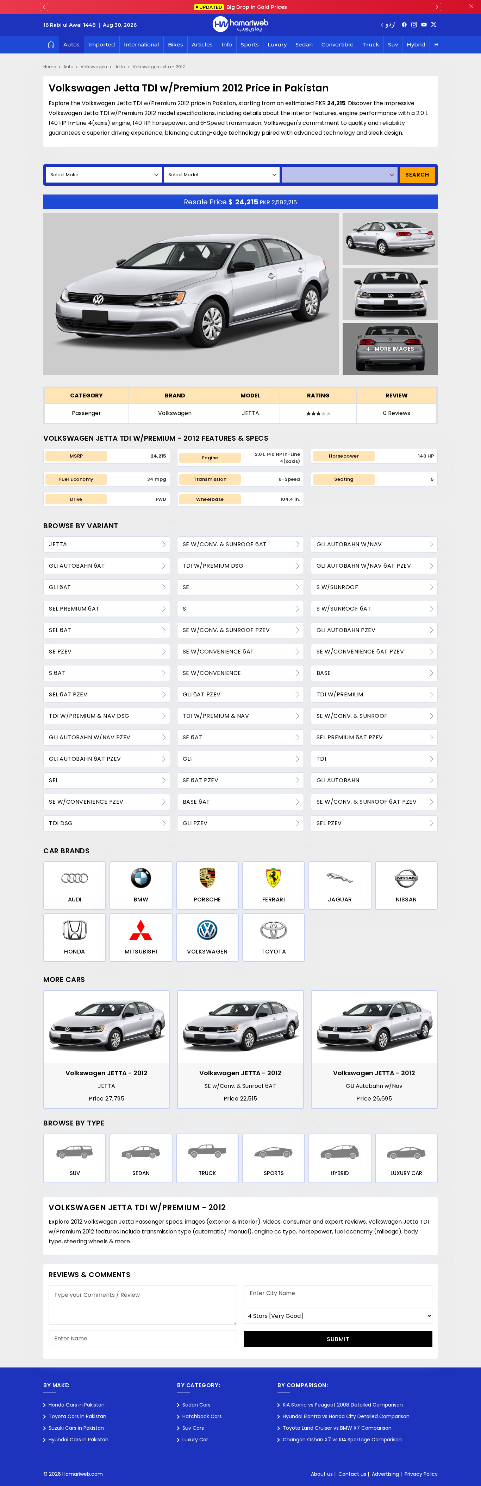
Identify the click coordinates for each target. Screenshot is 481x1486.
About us (322, 1474)
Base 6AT (196, 802)
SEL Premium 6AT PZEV (350, 737)
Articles (202, 44)
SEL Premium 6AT (74, 609)
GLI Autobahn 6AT (77, 566)
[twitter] (433, 25)
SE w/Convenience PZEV (86, 802)
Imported (101, 44)
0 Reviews (396, 413)
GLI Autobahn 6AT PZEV (85, 759)
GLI (187, 759)
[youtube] (423, 25)
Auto (68, 67)
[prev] (44, 7)
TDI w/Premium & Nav (216, 716)
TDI (321, 759)
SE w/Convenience (212, 673)
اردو (390, 25)
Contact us (352, 1474)
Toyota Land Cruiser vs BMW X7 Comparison (337, 1427)
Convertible (337, 44)
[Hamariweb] (240, 25)
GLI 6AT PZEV (202, 694)
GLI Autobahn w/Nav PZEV (90, 737)
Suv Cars (193, 1427)
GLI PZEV (195, 823)
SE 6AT (192, 737)
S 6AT (57, 673)
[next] (437, 7)
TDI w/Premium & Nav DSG (89, 716)
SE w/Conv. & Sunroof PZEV (226, 630)
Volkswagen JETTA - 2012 (106, 1073)
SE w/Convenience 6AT (218, 652)
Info (226, 44)
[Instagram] (414, 25)
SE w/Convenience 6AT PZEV (360, 652)
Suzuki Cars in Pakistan (76, 1427)
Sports (250, 44)
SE (186, 587)
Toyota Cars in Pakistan (77, 1416)
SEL (53, 780)
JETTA (250, 413)
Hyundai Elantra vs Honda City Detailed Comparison (346, 1416)
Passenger (86, 413)
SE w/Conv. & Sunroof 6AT (225, 544)
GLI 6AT (60, 587)
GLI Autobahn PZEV (346, 630)
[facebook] (404, 25)
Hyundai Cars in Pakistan (78, 1439)
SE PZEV (60, 652)
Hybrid (416, 44)
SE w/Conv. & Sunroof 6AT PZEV (367, 802)
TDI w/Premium (340, 694)
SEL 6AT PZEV (68, 694)
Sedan (304, 44)
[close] (471, 7)
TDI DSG (61, 823)
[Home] (51, 44)
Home (49, 67)
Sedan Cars (196, 1404)
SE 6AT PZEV (201, 780)
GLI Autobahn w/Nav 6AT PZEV (364, 566)
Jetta (119, 67)
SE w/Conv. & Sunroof (352, 716)
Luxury (277, 44)
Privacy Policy (421, 1474)
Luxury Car (195, 1439)
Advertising (385, 1474)
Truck (370, 44)
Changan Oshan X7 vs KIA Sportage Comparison (342, 1439)
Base (324, 673)
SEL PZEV (329, 823)
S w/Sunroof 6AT (344, 609)
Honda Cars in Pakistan (77, 1404)
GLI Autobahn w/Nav (349, 544)
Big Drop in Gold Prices (243, 7)
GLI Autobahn (338, 780)
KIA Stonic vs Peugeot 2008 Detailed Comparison (343, 1404)
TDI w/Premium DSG (213, 566)
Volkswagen (94, 67)
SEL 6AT (60, 630)
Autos (71, 44)
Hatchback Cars (202, 1416)
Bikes (175, 44)
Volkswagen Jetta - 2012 (159, 67)
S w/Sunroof (337, 587)
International (141, 44)
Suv (393, 44)
